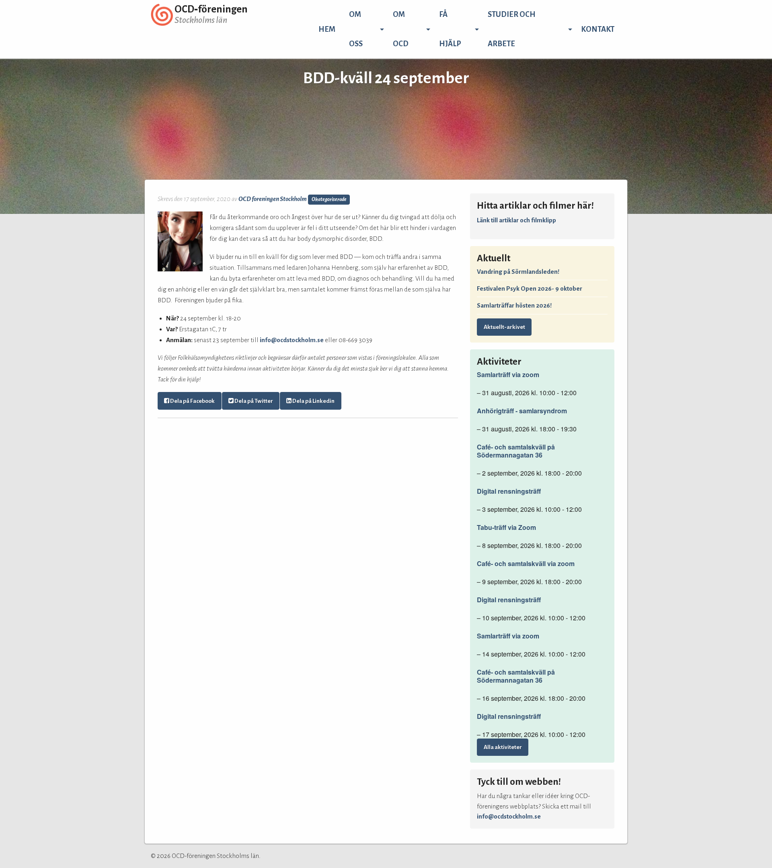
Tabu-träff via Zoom (506, 527)
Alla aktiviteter (503, 747)
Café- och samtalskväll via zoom (526, 564)
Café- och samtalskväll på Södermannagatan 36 (516, 451)
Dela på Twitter (253, 401)
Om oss (356, 29)
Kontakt (597, 29)
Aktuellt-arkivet (504, 327)
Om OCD (401, 29)
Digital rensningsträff (509, 491)
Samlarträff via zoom (508, 375)
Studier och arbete (512, 29)
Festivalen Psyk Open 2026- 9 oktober (529, 288)
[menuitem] (327, 29)
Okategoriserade (329, 199)
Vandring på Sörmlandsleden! (518, 271)
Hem (326, 29)
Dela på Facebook (192, 401)
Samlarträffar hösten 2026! (514, 305)
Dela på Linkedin (313, 401)
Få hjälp (450, 29)
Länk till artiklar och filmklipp (516, 220)
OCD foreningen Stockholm (272, 198)
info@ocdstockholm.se (292, 340)
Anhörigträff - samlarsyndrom (522, 411)
